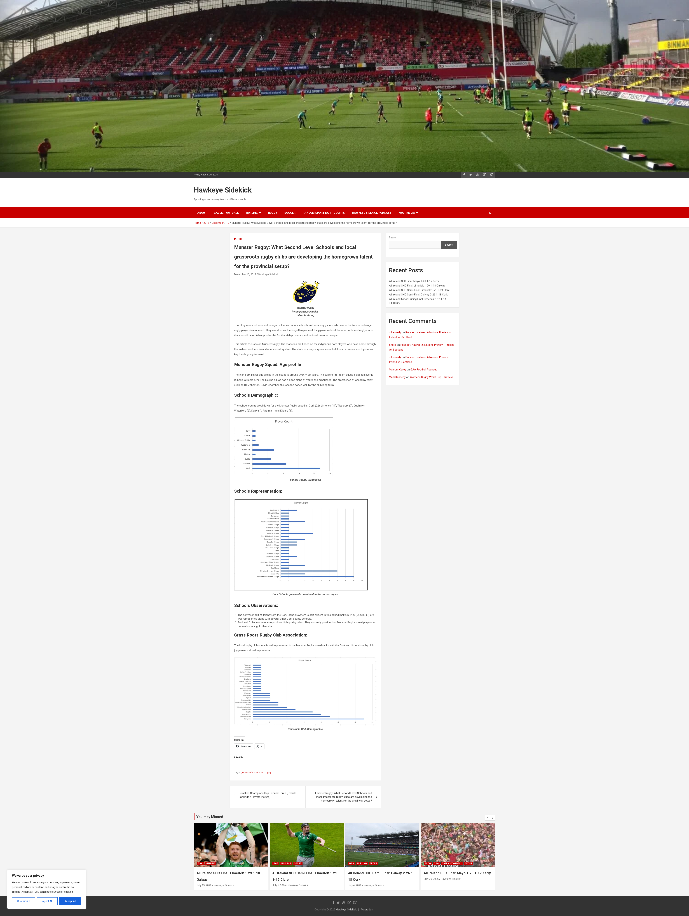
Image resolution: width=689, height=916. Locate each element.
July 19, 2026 (431, 885)
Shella (392, 344)
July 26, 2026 (355, 878)
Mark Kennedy (397, 377)
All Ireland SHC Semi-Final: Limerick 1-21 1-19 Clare (419, 290)
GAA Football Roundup (424, 369)
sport (222, 863)
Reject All (47, 901)
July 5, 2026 (203, 885)
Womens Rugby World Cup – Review (431, 377)
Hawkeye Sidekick (223, 190)
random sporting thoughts (324, 212)
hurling (252, 212)
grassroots (247, 772)
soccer (290, 212)
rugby (272, 212)
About (202, 212)
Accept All (70, 901)
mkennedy (395, 332)
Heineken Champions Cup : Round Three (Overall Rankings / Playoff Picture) (267, 794)
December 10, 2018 (245, 274)
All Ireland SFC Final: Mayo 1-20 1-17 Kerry (414, 281)
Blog (352, 863)
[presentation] (487, 817)
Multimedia (407, 212)
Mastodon (367, 909)
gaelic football (226, 212)
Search (393, 237)
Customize (23, 901)
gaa (200, 863)
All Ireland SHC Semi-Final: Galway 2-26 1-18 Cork (418, 294)
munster (259, 772)
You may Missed (209, 817)
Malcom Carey (397, 369)
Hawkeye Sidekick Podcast (372, 212)
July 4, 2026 (279, 885)
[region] (46, 889)
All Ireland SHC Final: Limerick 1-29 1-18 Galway (417, 285)
